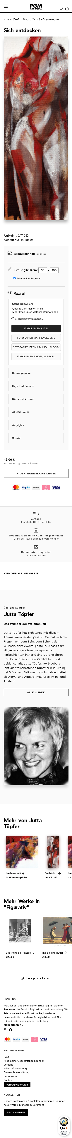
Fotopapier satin (36, 328)
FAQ (6, 1056)
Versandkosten (29, 463)
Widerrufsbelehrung (15, 1068)
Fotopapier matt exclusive (36, 337)
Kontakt (8, 1080)
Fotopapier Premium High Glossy (36, 347)
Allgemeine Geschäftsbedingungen (24, 1060)
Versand (8, 1064)
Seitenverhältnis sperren (29, 278)
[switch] (64, 1133)
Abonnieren (16, 1112)
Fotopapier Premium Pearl (36, 356)
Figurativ (29, 19)
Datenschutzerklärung (16, 1072)
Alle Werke (36, 692)
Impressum (10, 1076)
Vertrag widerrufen (17, 1084)
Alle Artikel (11, 19)
